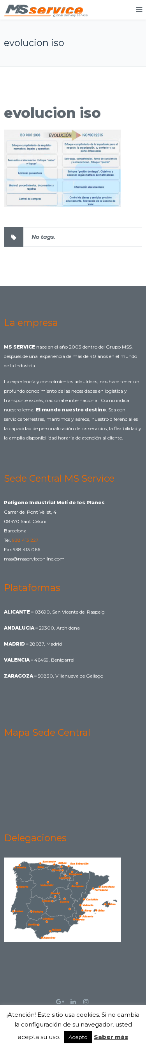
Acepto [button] (78, 1037)
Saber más (111, 1037)
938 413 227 (25, 540)
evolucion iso (52, 112)
